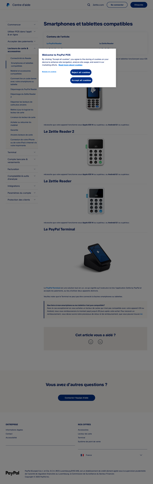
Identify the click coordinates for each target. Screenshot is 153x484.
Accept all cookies (81, 80)
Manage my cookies (49, 71)
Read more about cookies (70, 65)
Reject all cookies (81, 72)
